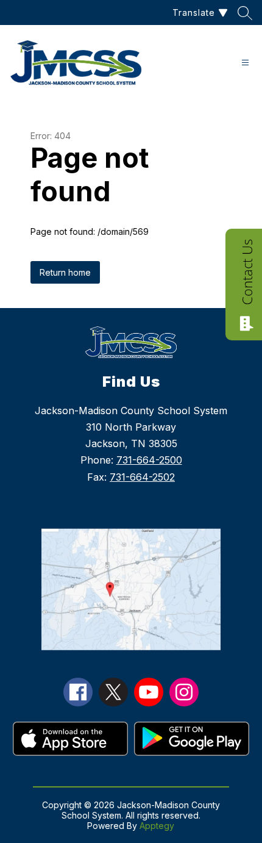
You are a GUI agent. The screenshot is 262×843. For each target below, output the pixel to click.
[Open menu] (245, 62)
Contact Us (247, 272)
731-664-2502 (142, 477)
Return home (65, 272)
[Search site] (245, 12)
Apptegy (157, 825)
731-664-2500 (149, 460)
